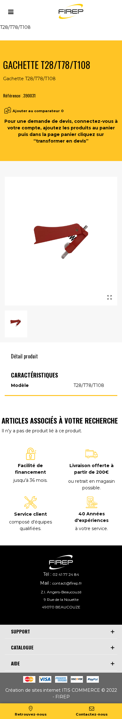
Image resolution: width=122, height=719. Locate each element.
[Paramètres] (11, 11)
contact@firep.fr (67, 583)
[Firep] (70, 11)
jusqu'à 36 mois (30, 480)
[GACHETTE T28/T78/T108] (109, 297)
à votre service (91, 528)
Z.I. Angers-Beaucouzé (61, 592)
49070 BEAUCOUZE (61, 607)
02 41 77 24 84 (66, 574)
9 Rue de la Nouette (61, 599)
